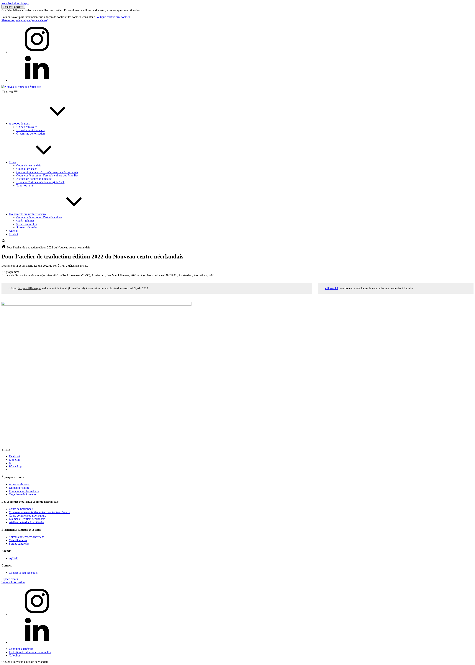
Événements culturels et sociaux (27, 214)
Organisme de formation (30, 133)
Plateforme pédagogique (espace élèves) (24, 20)
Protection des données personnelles (30, 652)
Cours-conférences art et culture (27, 515)
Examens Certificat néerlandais (27, 518)
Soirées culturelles (26, 227)
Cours (12, 162)
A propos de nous (19, 484)
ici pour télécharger (29, 288)
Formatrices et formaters (30, 130)
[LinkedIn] (37, 80)
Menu (10, 92)
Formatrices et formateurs (24, 491)
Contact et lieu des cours (23, 572)
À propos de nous (19, 123)
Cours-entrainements (47, 172)
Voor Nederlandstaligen (15, 3)
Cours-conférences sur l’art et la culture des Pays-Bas (47, 175)
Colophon (15, 655)
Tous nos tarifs (24, 185)
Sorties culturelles (26, 224)
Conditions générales (21, 648)
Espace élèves (9, 579)
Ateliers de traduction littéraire (34, 178)
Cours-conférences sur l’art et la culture (39, 217)
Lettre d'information (13, 582)
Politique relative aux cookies (113, 17)
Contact (13, 234)
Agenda (13, 230)
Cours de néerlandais (28, 165)
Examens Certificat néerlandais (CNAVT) (40, 182)
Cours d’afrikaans (26, 168)
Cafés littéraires (25, 220)
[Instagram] (37, 51)
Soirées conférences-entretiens (26, 536)
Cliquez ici (331, 288)
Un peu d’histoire (26, 126)
